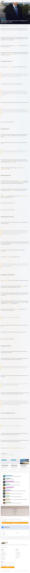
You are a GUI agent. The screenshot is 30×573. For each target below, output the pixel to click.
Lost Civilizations (3, 559)
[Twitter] (24, 1)
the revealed (5, 280)
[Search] (22, 1)
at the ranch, (17, 309)
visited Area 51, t (9, 66)
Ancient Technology (3, 558)
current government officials (9, 53)
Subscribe (7, 567)
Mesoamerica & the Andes (4, 554)
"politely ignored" (12, 162)
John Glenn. (12, 190)
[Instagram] (25, 1)
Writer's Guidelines (18, 553)
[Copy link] (28, 25)
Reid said (8, 256)
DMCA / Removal (18, 554)
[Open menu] (28, 1)
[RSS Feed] (6, 547)
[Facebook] (23, 1)
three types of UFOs (8, 303)
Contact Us (17, 558)
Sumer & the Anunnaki (3, 553)
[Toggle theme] (27, 1)
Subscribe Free (15, 522)
